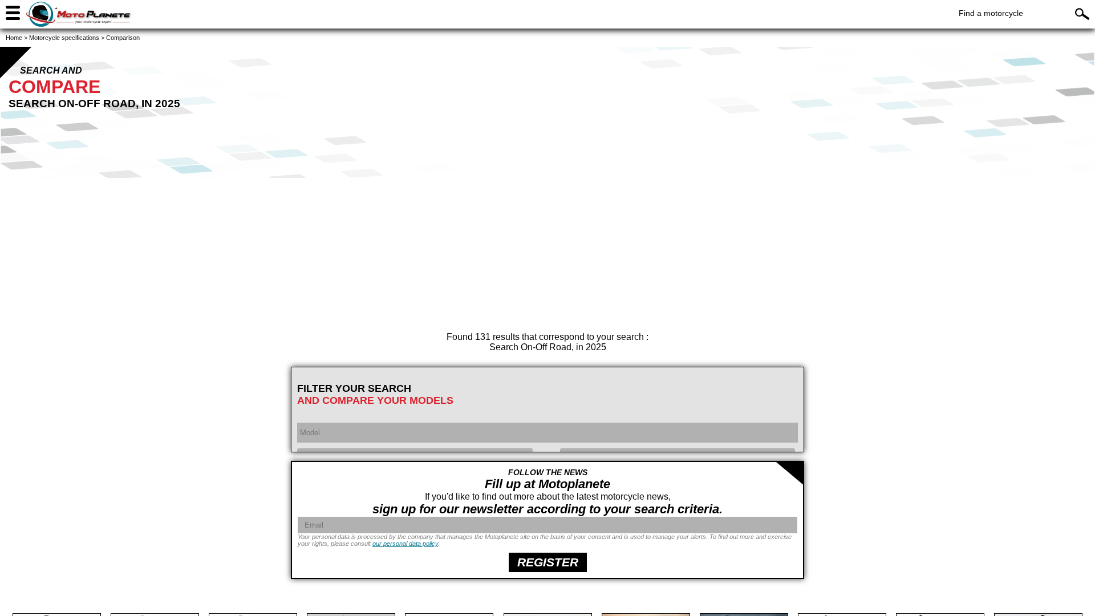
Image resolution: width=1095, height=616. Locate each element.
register (547, 562)
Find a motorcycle (991, 13)
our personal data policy (405, 543)
